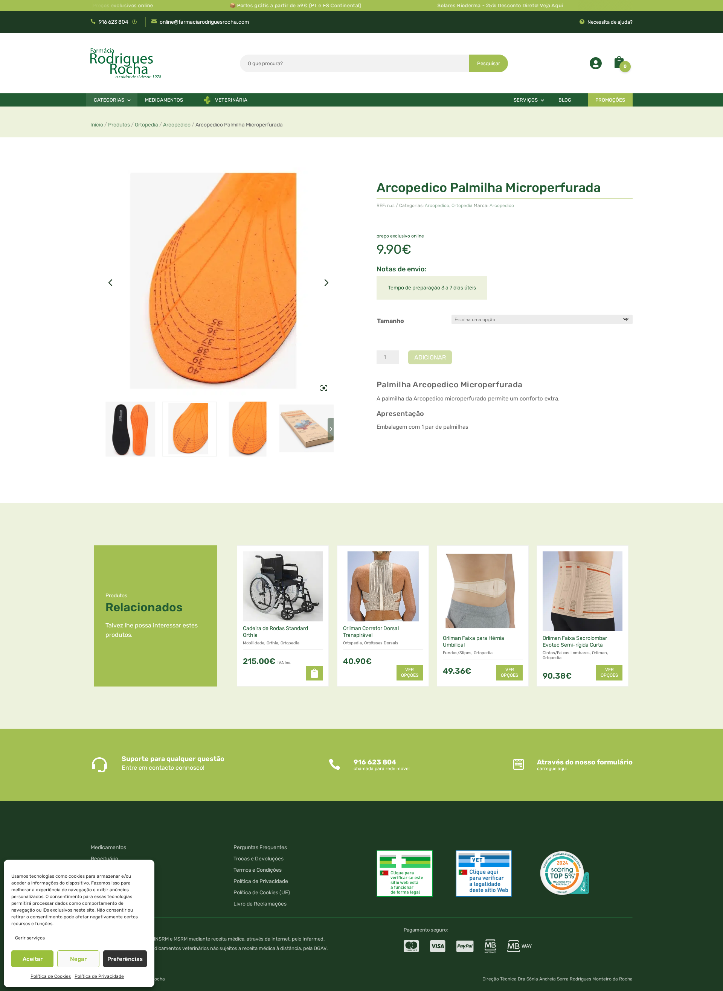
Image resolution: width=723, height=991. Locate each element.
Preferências (125, 959)
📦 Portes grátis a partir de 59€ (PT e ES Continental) (269, 5)
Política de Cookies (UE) (261, 893)
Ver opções (409, 672)
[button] (314, 673)
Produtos (119, 125)
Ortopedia (146, 125)
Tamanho (390, 320)
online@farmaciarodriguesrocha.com (204, 22)
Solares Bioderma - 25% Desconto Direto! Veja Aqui (474, 5)
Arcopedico (177, 125)
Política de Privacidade (99, 976)
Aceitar (33, 959)
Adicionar (430, 357)
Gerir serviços (30, 938)
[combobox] (355, 63)
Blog (564, 100)
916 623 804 (113, 22)
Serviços (526, 100)
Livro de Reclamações (260, 904)
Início (96, 125)
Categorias (109, 100)
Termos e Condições (257, 870)
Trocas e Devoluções (258, 859)
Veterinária (231, 100)
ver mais (395, 452)
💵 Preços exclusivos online (93, 5)
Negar (78, 959)
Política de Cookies (51, 976)
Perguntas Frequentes (260, 848)
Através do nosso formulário (585, 762)
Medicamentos (164, 100)
